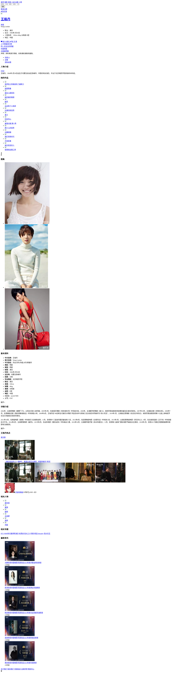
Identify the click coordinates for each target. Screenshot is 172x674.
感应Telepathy (38, 533)
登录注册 (4, 9)
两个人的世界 (9, 128)
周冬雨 (7, 503)
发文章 (4, 11)
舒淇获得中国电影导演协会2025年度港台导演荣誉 (22, 588)
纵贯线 (21, 533)
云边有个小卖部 (10, 106)
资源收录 (17, 669)
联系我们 (11, 669)
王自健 (7, 516)
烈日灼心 (8, 119)
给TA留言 (6, 41)
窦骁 (6, 507)
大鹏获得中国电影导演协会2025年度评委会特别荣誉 (23, 562)
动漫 (16, 2)
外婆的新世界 (9, 110)
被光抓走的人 (9, 145)
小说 (13, 2)
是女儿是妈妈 (9, 93)
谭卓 (6, 520)
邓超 (6, 525)
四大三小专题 (29, 533)
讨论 (2, 71)
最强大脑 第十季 (10, 123)
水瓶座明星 (5, 51)
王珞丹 (5, 19)
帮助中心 (31, 669)
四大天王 (47, 533)
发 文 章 (14, 41)
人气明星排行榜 (6, 44)
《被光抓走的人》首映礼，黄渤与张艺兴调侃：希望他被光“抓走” (28, 461)
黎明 (6, 512)
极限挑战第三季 (10, 150)
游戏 (9, 2)
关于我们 (4, 669)
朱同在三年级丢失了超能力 (14, 84)
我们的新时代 (9, 136)
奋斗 (6, 115)
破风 (6, 101)
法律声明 (24, 669)
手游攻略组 (19, 492)
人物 (20, 2)
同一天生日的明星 (7, 46)
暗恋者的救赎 (9, 97)
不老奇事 (8, 141)
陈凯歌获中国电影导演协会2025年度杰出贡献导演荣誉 (24, 613)
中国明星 (4, 49)
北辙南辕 (8, 132)
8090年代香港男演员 (11, 533)
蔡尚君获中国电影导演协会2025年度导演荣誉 (21, 663)
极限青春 (8, 88)
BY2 (2, 533)
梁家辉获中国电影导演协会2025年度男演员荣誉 (21, 638)
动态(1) (7, 57)
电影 (6, 2)
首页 (2, 2)
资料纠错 (8, 62)
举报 (2, 25)
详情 (6, 60)
